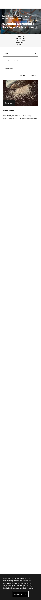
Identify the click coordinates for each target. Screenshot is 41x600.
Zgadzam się (18, 594)
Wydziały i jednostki (23, 16)
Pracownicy (20, 42)
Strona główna (7, 16)
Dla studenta (20, 40)
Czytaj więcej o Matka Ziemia (20, 100)
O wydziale (20, 36)
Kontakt (18, 45)
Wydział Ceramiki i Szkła (11, 19)
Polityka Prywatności (26, 588)
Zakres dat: (9, 69)
